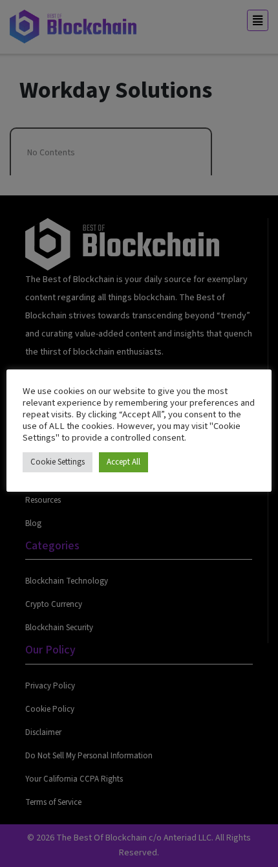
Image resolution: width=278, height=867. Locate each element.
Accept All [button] (123, 462)
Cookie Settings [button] (57, 462)
